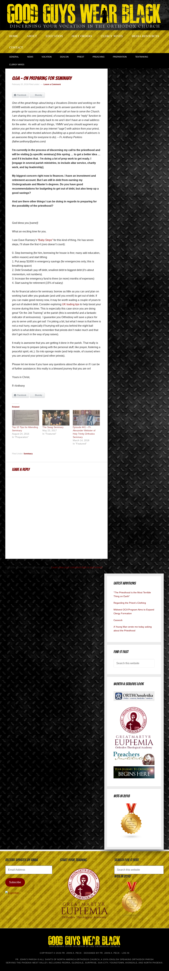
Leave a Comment (52, 84)
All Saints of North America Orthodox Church (70, 959)
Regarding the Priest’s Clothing (130, 603)
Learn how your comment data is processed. (77, 567)
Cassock (118, 620)
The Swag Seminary (53, 427)
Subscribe (15, 882)
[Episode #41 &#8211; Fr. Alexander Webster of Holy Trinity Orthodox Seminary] (86, 418)
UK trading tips (70, 304)
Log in (125, 953)
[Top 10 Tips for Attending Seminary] (25, 418)
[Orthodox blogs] (131, 838)
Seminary (28, 454)
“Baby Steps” (45, 240)
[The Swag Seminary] (55, 418)
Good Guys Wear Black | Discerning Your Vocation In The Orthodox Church (84, 15)
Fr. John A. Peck (110, 953)
